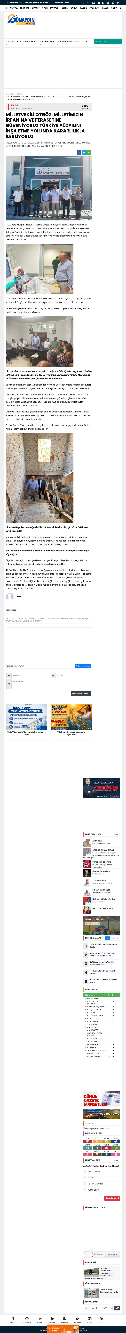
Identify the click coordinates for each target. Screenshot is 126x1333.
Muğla (20, 224)
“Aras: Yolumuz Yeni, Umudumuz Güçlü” (101, 946)
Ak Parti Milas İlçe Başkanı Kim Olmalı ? (101, 1166)
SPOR (45, 8)
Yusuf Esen (93, 1189)
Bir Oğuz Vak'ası (98, 874)
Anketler (77, 1323)
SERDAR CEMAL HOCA (103, 850)
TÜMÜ (116, 834)
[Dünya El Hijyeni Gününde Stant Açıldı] (91, 1293)
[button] (121, 8)
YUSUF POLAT (99, 880)
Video (52, 1323)
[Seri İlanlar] (103, 2)
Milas (81, 224)
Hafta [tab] (113, 938)
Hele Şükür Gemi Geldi (101, 843)
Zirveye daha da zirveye (102, 883)
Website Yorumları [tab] (83, 666)
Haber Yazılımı (81, 1330)
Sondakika (27, 1323)
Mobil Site (12, 1323)
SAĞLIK (83, 8)
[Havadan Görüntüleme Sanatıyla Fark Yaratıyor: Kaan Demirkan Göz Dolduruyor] (91, 1271)
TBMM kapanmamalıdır (101, 892)
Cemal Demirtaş (101, 871)
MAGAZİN (54, 8)
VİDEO (114, 8)
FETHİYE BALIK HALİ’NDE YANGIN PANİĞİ (100, 972)
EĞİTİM (65, 8)
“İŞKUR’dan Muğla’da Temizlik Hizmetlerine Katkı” (47, 2)
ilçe (52, 224)
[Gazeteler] (107, 2)
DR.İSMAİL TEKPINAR (102, 908)
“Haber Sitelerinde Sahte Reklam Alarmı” (101, 981)
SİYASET (36, 8)
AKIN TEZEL (97, 840)
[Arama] (88, 2)
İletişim (89, 1323)
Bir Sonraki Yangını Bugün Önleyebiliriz (102, 865)
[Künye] (113, 2)
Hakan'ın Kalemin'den (104, 899)
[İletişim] (93, 2)
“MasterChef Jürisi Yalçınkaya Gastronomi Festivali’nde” (100, 955)
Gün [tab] (107, 938)
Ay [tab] (118, 938)
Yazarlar (64, 1323)
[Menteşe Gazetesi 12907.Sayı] (96, 1128)
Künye (101, 1323)
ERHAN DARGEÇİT (101, 889)
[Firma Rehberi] (98, 2)
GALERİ (105, 8)
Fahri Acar (93, 1177)
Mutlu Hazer (94, 1171)
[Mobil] (83, 2)
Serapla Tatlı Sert (101, 861)
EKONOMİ (24, 8)
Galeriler (40, 1323)
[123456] (101, 1229)
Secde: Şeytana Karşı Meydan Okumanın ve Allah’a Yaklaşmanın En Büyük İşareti (101, 855)
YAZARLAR (94, 8)
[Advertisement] (75, 30)
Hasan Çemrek (95, 1183)
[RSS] (118, 2)
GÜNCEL (14, 8)
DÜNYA (74, 8)
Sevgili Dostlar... (98, 902)
